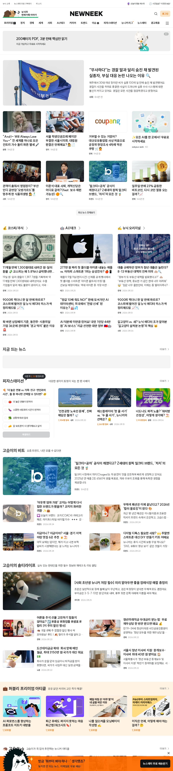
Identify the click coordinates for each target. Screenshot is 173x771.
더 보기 (163, 349)
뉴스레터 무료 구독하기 (23, 3)
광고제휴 (155, 22)
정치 (22, 22)
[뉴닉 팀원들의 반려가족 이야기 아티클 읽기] (20, 14)
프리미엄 (8, 22)
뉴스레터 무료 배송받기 (155, 763)
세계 (41, 22)
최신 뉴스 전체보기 (86, 212)
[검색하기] (156, 14)
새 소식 (38, 3)
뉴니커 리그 (127, 22)
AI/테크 (61, 22)
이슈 (94, 22)
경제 (32, 22)
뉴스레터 (142, 22)
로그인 (165, 13)
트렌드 (84, 22)
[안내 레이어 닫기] (168, 753)
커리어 (72, 22)
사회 (50, 22)
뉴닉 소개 (6, 3)
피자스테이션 (110, 22)
